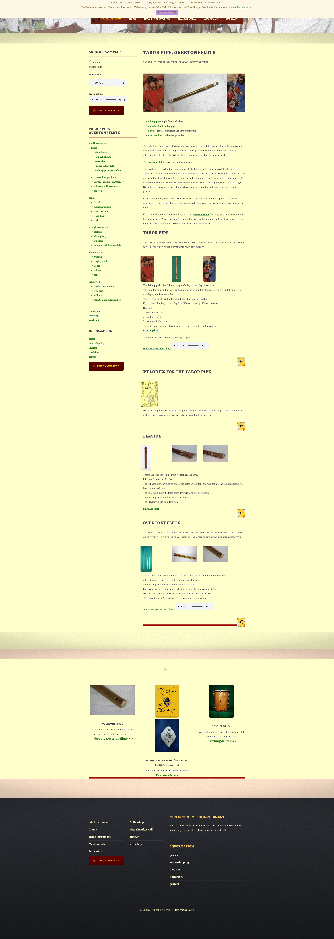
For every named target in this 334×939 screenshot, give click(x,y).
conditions (94, 352)
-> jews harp (97, 290)
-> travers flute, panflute (103, 177)
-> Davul (95, 202)
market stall (187, 18)
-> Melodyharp (98, 236)
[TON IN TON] (95, 22)
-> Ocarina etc (101, 152)
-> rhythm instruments (102, 286)
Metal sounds (95, 252)
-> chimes (96, 270)
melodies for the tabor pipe (162, 126)
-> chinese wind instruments (105, 186)
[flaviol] (146, 470)
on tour (134, 837)
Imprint (93, 347)
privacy (92, 356)
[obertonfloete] (146, 571)
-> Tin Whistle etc (102, 156)
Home (132, 18)
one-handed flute (156, 162)
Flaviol (151, 130)
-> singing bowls (99, 261)
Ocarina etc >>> (167, 775)
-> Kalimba (96, 295)
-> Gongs (95, 265)
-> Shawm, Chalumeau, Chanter (107, 181)
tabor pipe (153, 121)
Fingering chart (151, 508)
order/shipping (96, 343)
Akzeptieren (167, 12)
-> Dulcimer (97, 240)
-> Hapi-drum (98, 215)
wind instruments (98, 143)
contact (231, 18)
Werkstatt (94, 320)
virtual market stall (141, 829)
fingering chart (151, 330)
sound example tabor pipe (157, 348)
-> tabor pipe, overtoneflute (107, 170)
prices (92, 338)
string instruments (98, 227)
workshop (211, 18)
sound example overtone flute (159, 609)
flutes (94, 147)
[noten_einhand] (149, 406)
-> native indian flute (104, 165)
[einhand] (147, 280)
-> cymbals (96, 256)
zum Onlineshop (108, 110)
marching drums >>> (221, 741)
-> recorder (99, 161)
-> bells (95, 274)
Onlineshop (94, 311)
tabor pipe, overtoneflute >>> (112, 738)
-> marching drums (101, 206)
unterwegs (94, 315)
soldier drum (221, 726)
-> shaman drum (99, 211)
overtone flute (201, 214)
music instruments (157, 18)
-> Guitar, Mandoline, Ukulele (106, 245)
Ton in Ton (188, 909)
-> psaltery (96, 231)
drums (92, 197)
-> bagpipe (96, 190)
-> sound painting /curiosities (106, 299)
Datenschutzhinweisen (240, 7)
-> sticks (95, 220)
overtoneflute (155, 135)
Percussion (94, 281)
